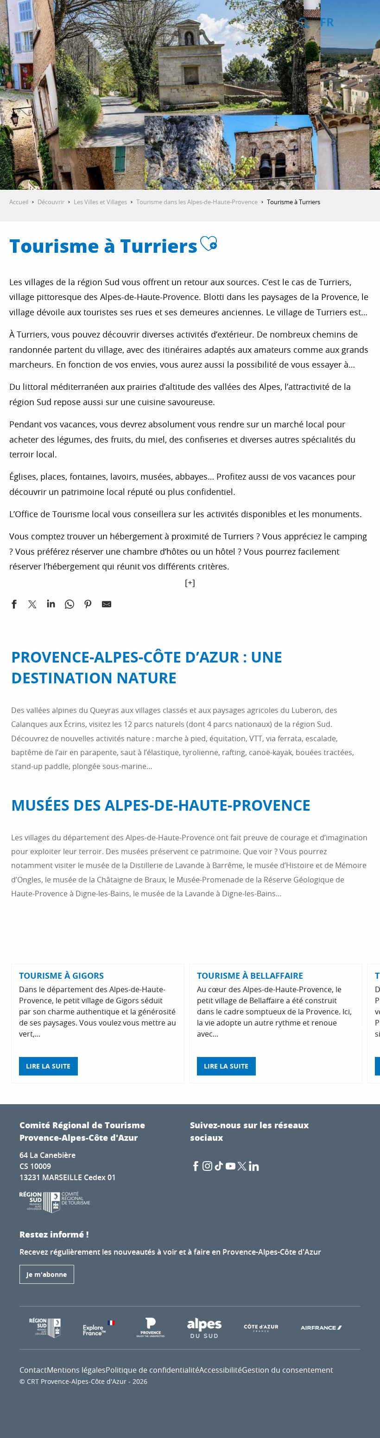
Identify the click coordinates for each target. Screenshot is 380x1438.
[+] (190, 582)
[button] (303, 23)
